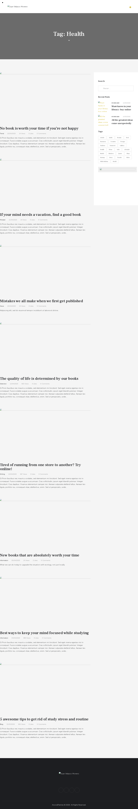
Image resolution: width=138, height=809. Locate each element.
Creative (113, 141)
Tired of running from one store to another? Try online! (40, 466)
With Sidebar (104, 161)
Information (4, 560)
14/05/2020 (126, 103)
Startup (102, 157)
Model (102, 153)
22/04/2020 (11, 133)
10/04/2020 (12, 474)
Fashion (102, 145)
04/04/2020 (16, 638)
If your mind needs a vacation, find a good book (40, 214)
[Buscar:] (116, 88)
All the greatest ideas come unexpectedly (122, 122)
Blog (1, 724)
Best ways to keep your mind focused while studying (44, 632)
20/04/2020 (11, 306)
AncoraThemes (58, 805)
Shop (128, 153)
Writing (2, 474)
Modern (111, 153)
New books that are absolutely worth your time (39, 555)
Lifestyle (127, 149)
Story (111, 157)
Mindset (2, 220)
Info (118, 149)
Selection (3, 384)
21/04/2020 (13, 220)
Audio (110, 137)
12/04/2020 (14, 384)
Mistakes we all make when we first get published (41, 301)
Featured (112, 145)
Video (128, 157)
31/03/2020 (11, 724)
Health (102, 149)
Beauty (119, 137)
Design (122, 141)
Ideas (110, 149)
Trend (2, 133)
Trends (119, 157)
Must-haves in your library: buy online (121, 108)
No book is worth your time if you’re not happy (39, 128)
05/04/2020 (16, 560)
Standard (115, 103)
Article (102, 137)
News (2, 306)
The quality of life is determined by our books (39, 378)
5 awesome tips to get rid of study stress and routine (44, 719)
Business (103, 141)
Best (127, 137)
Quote (120, 153)
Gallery (122, 145)
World (114, 161)
